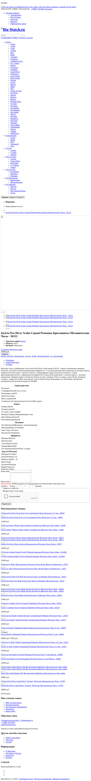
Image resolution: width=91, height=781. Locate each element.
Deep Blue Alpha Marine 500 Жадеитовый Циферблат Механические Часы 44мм (33, 673)
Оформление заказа (18, 24)
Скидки (9, 742)
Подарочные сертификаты (16, 707)
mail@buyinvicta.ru (8, 725)
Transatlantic (15, 127)
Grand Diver (15, 72)
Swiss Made (15, 125)
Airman (13, 150)
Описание (10, 360)
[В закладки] (7, 324)
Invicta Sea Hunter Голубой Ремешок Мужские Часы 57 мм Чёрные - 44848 (31, 659)
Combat (13, 153)
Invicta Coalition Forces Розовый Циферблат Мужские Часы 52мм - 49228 (30, 608)
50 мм (34, 356)
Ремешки (14, 176)
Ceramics (13, 57)
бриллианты (19, 356)
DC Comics (14, 63)
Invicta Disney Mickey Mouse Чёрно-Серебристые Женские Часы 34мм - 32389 (32, 530)
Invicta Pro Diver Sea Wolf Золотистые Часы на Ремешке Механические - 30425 (32, 581)
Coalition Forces (16, 61)
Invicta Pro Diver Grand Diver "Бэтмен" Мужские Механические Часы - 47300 (32, 686)
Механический (16, 182)
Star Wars (14, 121)
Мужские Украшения (42, 779)
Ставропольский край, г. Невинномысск (17, 720)
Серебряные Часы (25, 779)
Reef (12, 142)
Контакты (10, 755)
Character (14, 59)
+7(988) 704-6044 (8, 723)
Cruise (12, 138)
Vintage (13, 131)
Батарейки (14, 172)
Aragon (13, 159)
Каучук (13, 189)
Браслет (13, 187)
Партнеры (10, 709)
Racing (13, 95)
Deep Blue (14, 163)
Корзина (13, 22)
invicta (3, 356)
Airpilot (13, 155)
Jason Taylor (15, 76)
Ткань (12, 193)
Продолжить (6, 504)
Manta (12, 140)
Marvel (13, 85)
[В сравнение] (9, 324)
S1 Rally (13, 104)
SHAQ (13, 114)
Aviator (13, 51)
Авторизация (15, 15)
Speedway (14, 119)
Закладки (14, 19)
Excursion (14, 68)
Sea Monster (15, 110)
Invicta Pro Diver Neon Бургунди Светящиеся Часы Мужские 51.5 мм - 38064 (32, 517)
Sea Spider (14, 112)
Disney (13, 65)
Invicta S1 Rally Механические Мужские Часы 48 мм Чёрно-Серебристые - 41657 (33, 569)
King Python (15, 78)
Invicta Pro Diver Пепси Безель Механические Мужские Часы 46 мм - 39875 (31, 544)
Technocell (14, 144)
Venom (13, 129)
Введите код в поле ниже (13, 491)
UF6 (12, 146)
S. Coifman (14, 165)
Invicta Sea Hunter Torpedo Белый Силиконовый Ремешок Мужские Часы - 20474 (33, 620)
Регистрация (15, 17)
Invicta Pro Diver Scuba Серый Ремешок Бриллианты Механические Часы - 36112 (38, 213)
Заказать (5, 354)
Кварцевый (15, 180)
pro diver (10, 356)
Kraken (13, 80)
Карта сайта (10, 711)
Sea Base (13, 106)
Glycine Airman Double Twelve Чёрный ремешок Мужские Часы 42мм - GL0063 (33, 556)
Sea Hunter (14, 108)
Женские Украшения (61, 779)
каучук (28, 356)
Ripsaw (13, 99)
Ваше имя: (5, 471)
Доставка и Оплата (13, 753)
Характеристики (12, 362)
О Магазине (10, 751)
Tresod (13, 167)
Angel (12, 46)
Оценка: (4, 486)
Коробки (13, 174)
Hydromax (14, 74)
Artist (12, 48)
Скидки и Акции (26, 38)
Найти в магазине (13, 738)
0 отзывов (5, 349)
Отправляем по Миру (9, 38)
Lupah (12, 82)
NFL (12, 89)
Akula (12, 44)
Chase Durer (15, 161)
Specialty (13, 116)
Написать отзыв (15, 349)
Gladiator (13, 70)
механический (43, 356)
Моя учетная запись (14, 703)
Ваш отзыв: (5, 482)
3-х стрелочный (56, 356)
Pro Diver (14, 93)
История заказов (12, 705)
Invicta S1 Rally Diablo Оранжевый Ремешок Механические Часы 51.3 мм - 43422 (33, 647)
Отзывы (9, 364)
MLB (12, 87)
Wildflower (14, 133)
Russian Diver (15, 102)
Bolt (12, 53)
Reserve (13, 97)
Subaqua (13, 123)
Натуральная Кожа (17, 191)
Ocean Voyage (15, 91)
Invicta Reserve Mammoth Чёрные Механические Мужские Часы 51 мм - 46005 (32, 634)
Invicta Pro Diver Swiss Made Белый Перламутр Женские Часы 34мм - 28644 (31, 595)
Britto (12, 55)
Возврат (9, 758)
